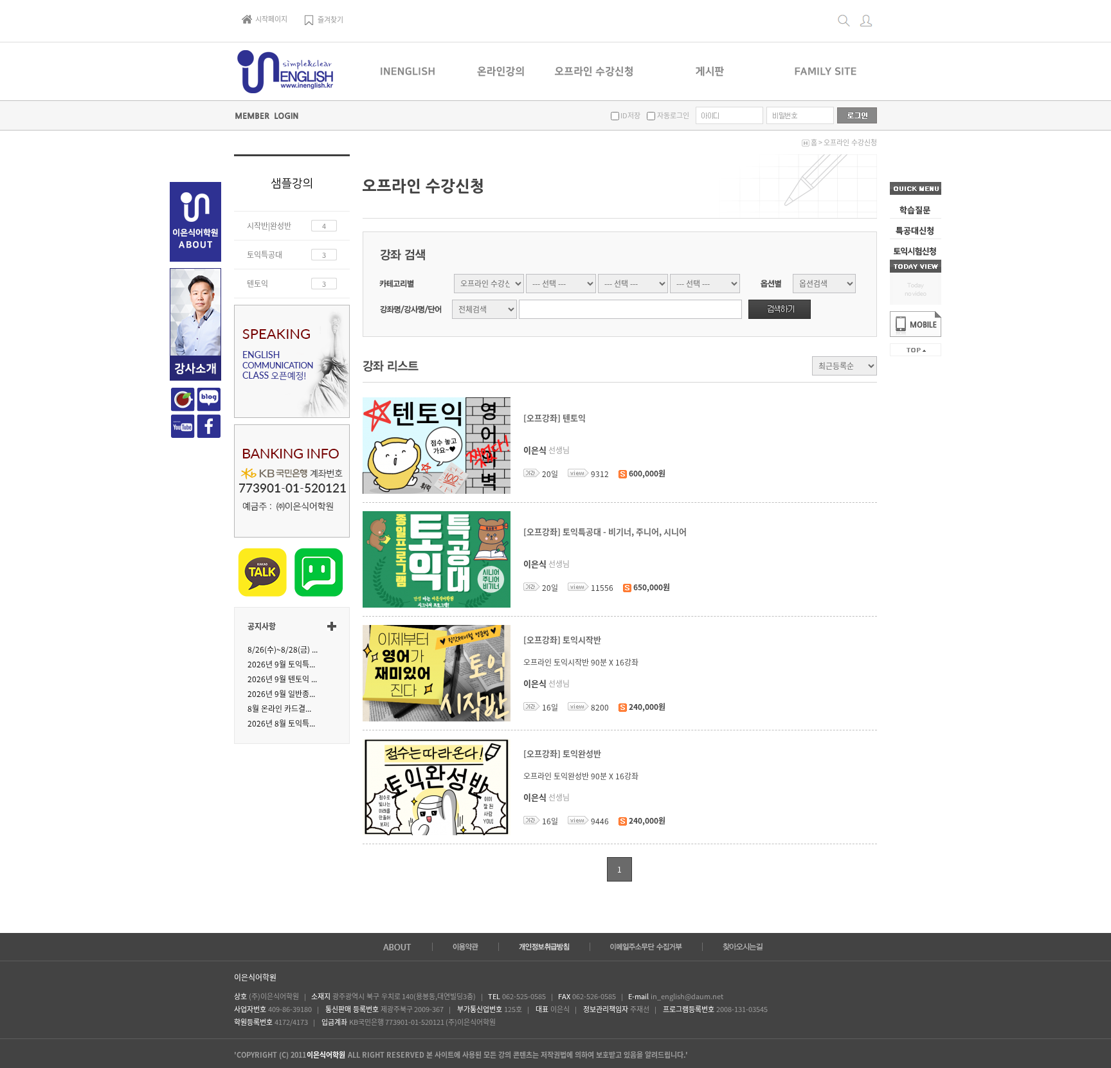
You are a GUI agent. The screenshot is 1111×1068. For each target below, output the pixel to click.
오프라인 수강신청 (850, 142)
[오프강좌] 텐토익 (554, 418)
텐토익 (257, 283)
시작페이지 (271, 19)
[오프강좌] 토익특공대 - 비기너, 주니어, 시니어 (605, 532)
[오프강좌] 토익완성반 (562, 754)
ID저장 (629, 115)
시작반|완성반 (269, 226)
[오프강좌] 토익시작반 (562, 640)
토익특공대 (264, 254)
